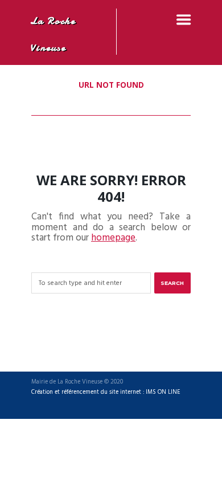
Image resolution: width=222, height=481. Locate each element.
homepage (113, 238)
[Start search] (172, 283)
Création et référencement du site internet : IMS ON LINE (105, 392)
